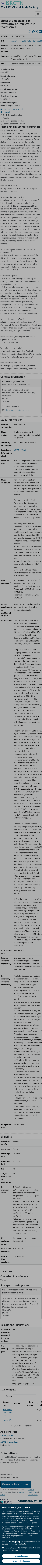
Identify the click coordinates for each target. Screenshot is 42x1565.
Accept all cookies (21, 1556)
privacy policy (14, 1542)
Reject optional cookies (21, 1561)
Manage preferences (9, 1548)
